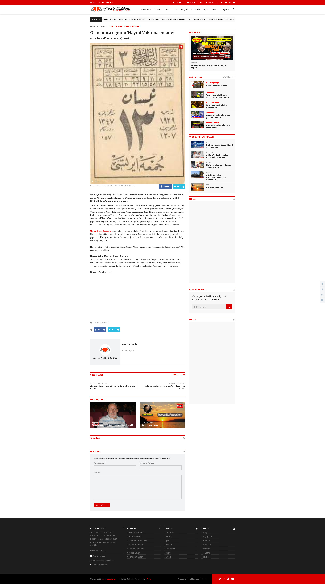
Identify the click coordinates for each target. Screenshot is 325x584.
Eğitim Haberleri (136, 548)
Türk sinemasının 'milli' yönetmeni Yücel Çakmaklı (213, 19)
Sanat (214, 9)
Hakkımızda (194, 579)
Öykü (168, 556)
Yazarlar (210, 2)
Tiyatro (206, 552)
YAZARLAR (228, 77)
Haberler (145, 9)
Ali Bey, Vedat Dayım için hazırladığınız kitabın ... (217, 156)
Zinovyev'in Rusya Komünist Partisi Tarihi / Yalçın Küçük (112, 387)
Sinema (206, 548)
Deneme (158, 9)
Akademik (195, 9)
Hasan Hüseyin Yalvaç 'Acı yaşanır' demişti (218, 116)
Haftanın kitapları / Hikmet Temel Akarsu (150, 19)
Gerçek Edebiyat (108, 579)
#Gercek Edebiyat (101, 323)
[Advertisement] (137, 296)
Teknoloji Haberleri (138, 540)
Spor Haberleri (135, 536)
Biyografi (207, 536)
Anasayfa (95, 26)
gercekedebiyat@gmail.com (104, 560)
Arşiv (206, 9)
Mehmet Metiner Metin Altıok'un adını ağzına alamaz (164, 387)
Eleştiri (184, 9)
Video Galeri (134, 552)
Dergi (205, 532)
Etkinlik (206, 540)
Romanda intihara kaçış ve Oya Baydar (218, 126)
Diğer (224, 9)
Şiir (175, 9)
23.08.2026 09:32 (148, 422)
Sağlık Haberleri (136, 544)
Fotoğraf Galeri (136, 556)
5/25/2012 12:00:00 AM (177, 383)
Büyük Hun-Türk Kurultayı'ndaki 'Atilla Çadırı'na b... (216, 177)
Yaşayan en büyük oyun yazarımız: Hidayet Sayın (217, 96)
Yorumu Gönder (102, 505)
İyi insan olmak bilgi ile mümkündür (216, 106)
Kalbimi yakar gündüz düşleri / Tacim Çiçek (219, 146)
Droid (149, 579)
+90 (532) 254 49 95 (100, 564)
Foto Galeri (179, 2)
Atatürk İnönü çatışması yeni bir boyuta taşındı (209, 66)
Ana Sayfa (96, 2)
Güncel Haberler (136, 532)
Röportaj (207, 544)
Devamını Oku (97, 550)
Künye (204, 579)
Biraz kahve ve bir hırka (216, 85)
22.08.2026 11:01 (98, 422)
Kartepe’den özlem (180, 19)
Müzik (206, 556)
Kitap (168, 9)
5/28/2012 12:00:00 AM (98, 383)
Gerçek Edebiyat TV (195, 2)
